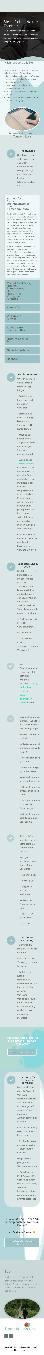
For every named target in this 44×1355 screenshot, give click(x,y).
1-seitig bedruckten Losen (28, 687)
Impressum (9, 1350)
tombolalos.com (28, 1347)
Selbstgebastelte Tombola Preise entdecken (22, 1242)
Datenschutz (20, 1350)
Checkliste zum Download (22, 1052)
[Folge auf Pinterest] (11, 1336)
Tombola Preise (25, 463)
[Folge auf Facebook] (6, 1336)
